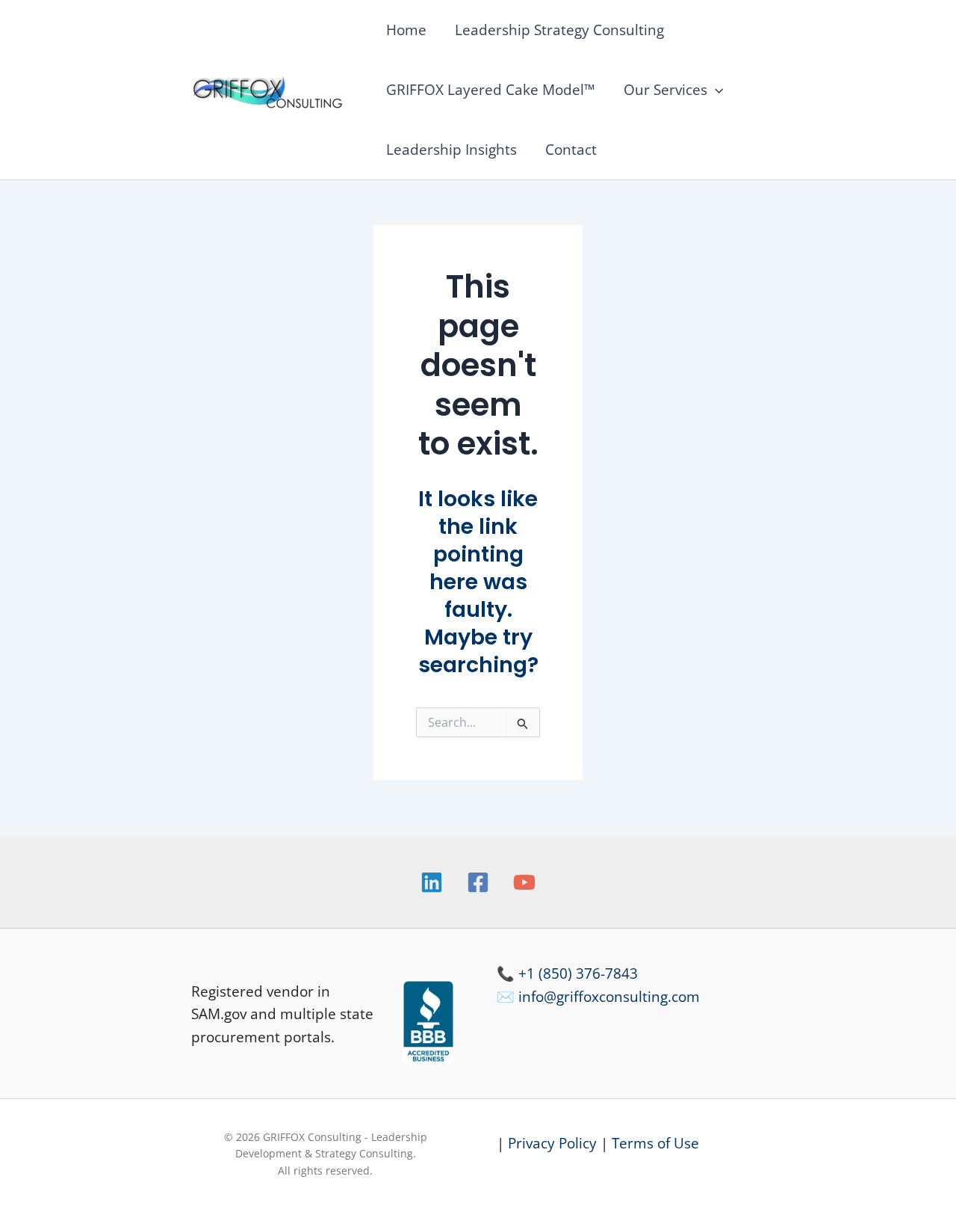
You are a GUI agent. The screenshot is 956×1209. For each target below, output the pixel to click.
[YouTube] (524, 882)
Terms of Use (655, 1143)
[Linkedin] (432, 882)
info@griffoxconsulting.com (609, 996)
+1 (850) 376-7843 (578, 973)
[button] (715, 90)
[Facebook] (478, 882)
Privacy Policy (552, 1143)
